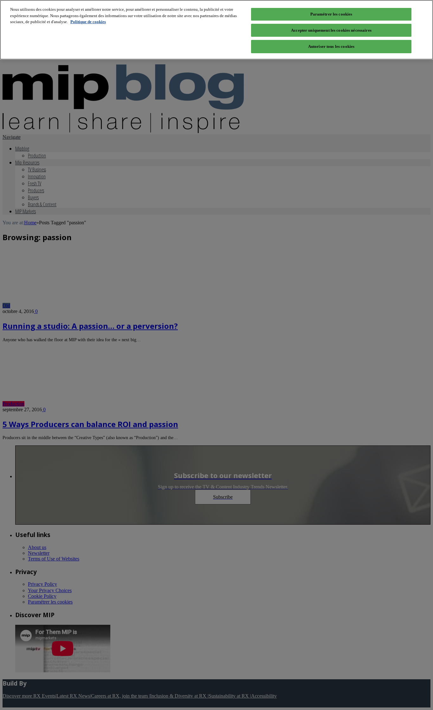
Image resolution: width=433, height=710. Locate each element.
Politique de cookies (88, 21)
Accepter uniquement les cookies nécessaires (331, 30)
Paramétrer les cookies (331, 14)
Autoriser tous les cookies (331, 46)
